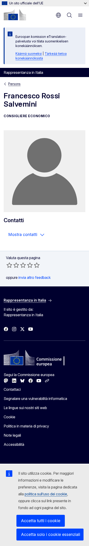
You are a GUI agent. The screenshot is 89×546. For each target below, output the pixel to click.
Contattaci (12, 389)
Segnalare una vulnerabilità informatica (35, 398)
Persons (14, 84)
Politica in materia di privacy (26, 426)
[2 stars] (13, 265)
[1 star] (9, 265)
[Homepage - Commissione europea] (15, 14)
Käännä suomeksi (29, 53)
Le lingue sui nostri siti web (25, 407)
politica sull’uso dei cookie (46, 494)
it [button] (58, 15)
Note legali (12, 435)
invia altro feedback (34, 277)
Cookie (9, 417)
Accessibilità (14, 444)
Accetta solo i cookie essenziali (50, 534)
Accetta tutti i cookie (40, 520)
